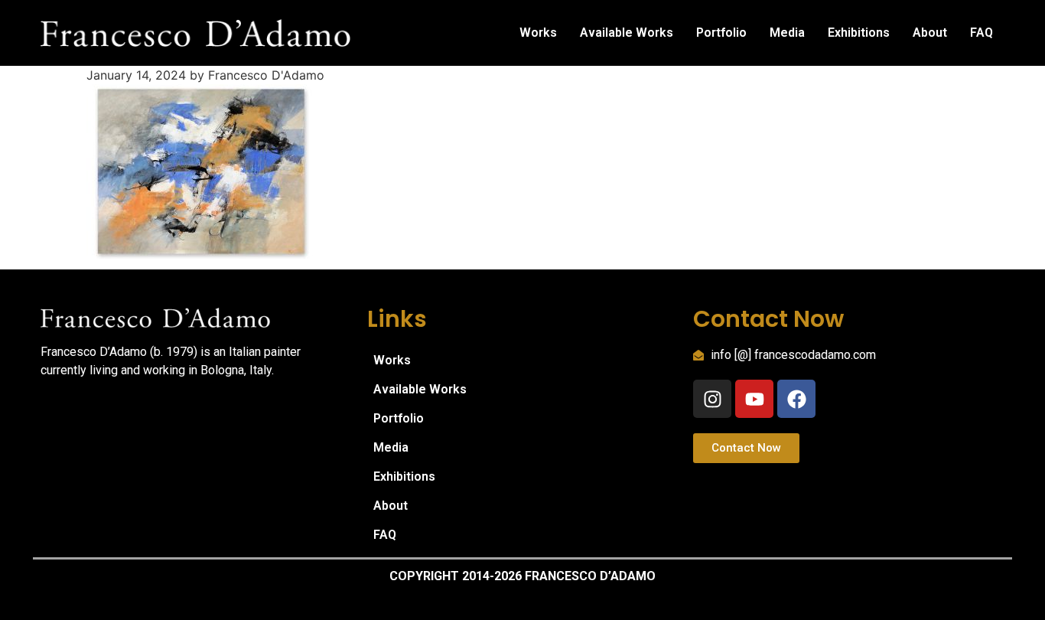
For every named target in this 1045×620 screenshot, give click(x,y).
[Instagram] (712, 399)
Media (787, 32)
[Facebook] (796, 399)
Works (538, 32)
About (930, 32)
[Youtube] (754, 399)
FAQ (981, 32)
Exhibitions (859, 32)
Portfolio (721, 32)
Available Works (626, 32)
